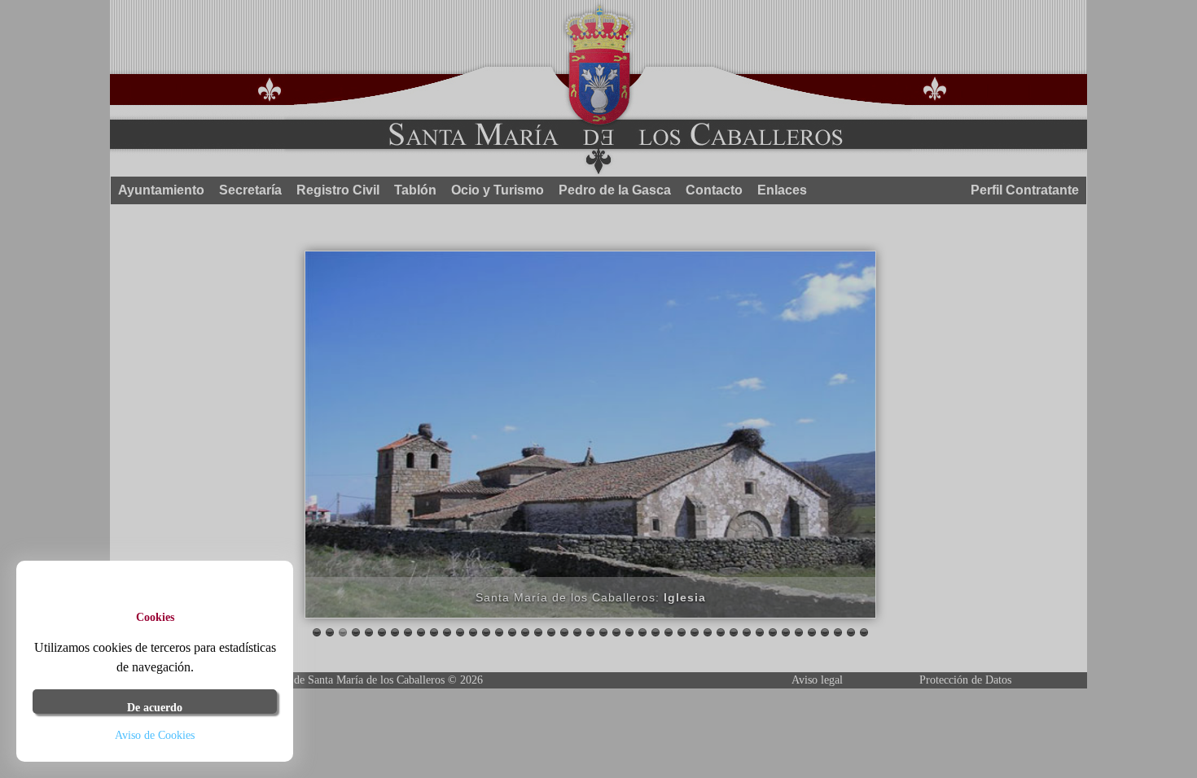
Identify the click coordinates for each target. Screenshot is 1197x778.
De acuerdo (154, 708)
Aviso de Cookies (155, 735)
